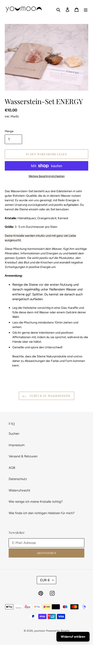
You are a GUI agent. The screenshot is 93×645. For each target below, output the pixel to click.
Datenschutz (18, 479)
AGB (12, 468)
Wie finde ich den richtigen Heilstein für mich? (42, 513)
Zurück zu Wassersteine (50, 396)
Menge (9, 131)
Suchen (14, 434)
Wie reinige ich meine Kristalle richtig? (36, 502)
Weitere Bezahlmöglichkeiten (47, 176)
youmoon (39, 630)
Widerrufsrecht (19, 490)
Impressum (17, 445)
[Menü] (85, 9)
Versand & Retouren (23, 456)
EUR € (45, 580)
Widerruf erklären (73, 637)
